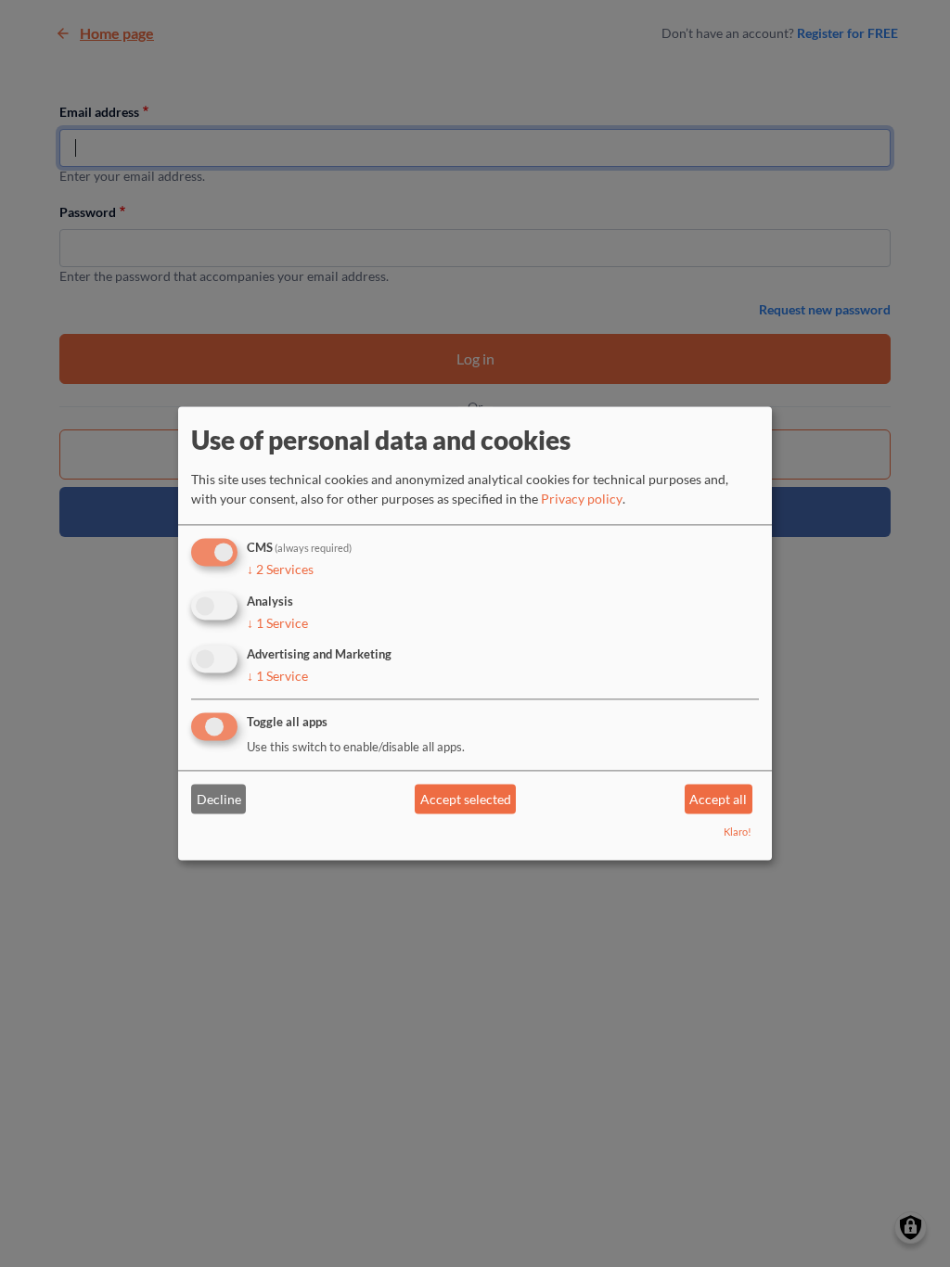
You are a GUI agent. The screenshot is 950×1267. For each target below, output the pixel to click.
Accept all (718, 799)
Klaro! (737, 832)
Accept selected (465, 799)
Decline (219, 799)
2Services (280, 569)
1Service (277, 623)
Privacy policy (582, 498)
